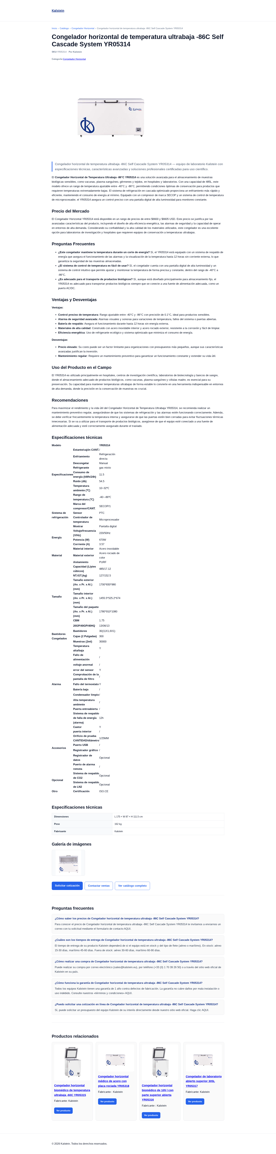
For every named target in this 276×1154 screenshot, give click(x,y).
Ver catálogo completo (132, 885)
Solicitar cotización (67, 885)
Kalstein (58, 10)
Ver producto (63, 1110)
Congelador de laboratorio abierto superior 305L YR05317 (204, 1081)
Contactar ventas (99, 885)
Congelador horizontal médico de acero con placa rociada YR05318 (113, 1081)
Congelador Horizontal (74, 59)
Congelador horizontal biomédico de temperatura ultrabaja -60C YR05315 (72, 1090)
